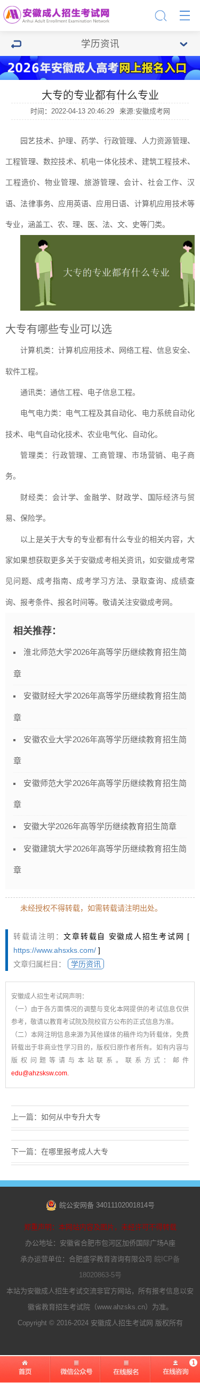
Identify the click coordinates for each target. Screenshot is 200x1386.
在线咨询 (175, 1375)
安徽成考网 (151, 602)
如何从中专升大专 (71, 1117)
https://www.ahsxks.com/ (54, 950)
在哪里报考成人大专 (74, 1151)
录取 (140, 581)
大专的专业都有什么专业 (99, 539)
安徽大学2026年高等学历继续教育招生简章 (100, 826)
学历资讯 (86, 964)
